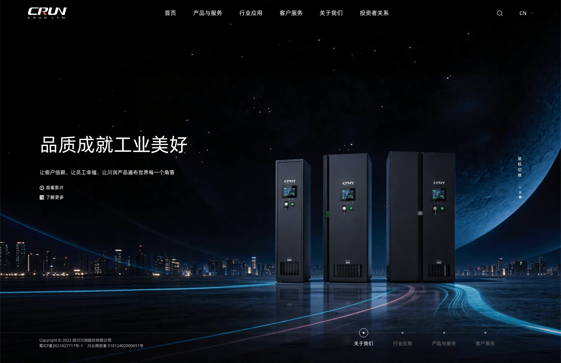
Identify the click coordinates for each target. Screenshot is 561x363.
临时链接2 (72, 325)
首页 (170, 13)
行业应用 (251, 13)
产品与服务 (207, 13)
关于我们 (331, 13)
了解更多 (55, 197)
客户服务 (291, 13)
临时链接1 (48, 325)
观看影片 (55, 187)
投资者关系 (374, 13)
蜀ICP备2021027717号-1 (61, 345)
